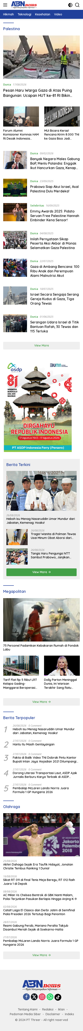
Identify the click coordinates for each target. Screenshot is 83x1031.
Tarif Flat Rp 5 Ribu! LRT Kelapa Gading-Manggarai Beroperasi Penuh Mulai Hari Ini (20, 684)
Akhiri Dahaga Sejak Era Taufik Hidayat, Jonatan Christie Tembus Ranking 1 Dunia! (38, 866)
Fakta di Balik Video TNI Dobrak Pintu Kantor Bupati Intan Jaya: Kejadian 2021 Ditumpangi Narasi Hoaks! (44, 759)
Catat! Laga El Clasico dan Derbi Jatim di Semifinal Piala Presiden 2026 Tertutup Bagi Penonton (39, 912)
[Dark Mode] (70, 5)
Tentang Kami (27, 1009)
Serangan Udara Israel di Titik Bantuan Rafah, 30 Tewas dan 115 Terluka (54, 326)
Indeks (69, 1014)
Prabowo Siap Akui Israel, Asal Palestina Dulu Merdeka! (54, 188)
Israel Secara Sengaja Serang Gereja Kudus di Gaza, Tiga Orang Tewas (54, 298)
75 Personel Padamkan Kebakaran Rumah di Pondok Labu (41, 647)
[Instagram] (42, 997)
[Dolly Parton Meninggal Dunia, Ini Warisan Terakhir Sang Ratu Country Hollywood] (62, 666)
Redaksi (47, 1009)
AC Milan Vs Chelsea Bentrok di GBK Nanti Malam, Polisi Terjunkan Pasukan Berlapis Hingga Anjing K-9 (40, 897)
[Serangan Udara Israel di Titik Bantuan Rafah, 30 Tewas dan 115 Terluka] (15, 325)
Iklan (61, 1009)
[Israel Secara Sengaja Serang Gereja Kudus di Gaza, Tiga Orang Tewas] (15, 297)
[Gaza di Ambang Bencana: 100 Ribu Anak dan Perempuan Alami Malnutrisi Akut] (15, 269)
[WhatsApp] (50, 997)
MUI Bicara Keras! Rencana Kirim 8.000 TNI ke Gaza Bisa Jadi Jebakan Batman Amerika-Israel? (61, 134)
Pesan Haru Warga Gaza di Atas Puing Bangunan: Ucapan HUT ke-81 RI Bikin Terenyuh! (37, 95)
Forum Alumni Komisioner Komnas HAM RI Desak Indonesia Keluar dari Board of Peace (21, 134)
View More (41, 345)
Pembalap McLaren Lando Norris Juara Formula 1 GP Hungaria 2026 (41, 790)
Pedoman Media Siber (25, 1014)
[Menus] (6, 5)
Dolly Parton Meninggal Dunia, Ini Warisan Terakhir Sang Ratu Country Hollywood (60, 684)
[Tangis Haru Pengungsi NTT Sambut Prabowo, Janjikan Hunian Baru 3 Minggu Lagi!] (17, 557)
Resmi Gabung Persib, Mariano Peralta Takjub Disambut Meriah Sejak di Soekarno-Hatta (35, 927)
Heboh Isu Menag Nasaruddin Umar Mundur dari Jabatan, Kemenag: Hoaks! (40, 521)
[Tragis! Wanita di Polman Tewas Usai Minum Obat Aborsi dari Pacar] (17, 537)
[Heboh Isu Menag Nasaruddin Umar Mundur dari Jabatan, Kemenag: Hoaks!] (41, 491)
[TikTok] (57, 997)
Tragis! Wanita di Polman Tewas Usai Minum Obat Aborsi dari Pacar (53, 536)
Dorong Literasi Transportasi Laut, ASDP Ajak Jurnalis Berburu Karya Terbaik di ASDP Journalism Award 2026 (45, 775)
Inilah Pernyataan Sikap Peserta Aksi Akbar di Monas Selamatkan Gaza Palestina (53, 243)
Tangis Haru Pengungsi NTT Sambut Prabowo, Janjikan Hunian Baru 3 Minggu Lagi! (50, 555)
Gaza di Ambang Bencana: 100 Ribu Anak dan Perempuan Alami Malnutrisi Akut (54, 271)
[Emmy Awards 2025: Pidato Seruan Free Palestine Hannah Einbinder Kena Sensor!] (15, 213)
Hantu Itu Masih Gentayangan (33, 744)
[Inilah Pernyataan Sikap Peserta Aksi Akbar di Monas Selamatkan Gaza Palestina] (15, 241)
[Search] (77, 5)
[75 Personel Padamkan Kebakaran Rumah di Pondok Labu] (41, 620)
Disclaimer (53, 1014)
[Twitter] (34, 997)
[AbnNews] (23, 5)
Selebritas (37, 205)
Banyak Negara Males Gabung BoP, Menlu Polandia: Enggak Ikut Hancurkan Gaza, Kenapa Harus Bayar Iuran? (55, 165)
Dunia (7, 84)
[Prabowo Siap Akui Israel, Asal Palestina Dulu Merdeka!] (15, 188)
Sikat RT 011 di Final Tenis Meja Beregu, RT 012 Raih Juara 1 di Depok (39, 882)
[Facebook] (26, 997)
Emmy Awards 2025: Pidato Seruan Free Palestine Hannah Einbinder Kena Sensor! (54, 215)
